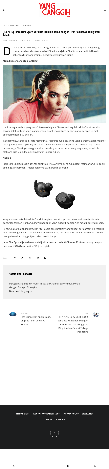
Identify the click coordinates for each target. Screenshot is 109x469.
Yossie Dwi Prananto (11, 40)
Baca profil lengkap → (20, 291)
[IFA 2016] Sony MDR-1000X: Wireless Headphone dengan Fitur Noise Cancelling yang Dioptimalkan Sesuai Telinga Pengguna (73, 322)
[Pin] (30, 258)
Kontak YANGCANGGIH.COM (46, 414)
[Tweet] (22, 258)
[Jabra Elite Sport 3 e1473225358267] (54, 193)
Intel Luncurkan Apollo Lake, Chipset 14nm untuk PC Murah (36, 319)
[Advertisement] (54, 377)
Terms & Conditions (54, 419)
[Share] (15, 258)
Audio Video (26, 40)
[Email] (38, 258)
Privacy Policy (71, 414)
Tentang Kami (23, 414)
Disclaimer (87, 414)
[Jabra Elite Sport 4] (54, 94)
